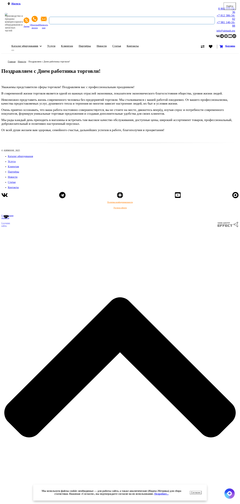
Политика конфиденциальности (120, 202)
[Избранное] (213, 46)
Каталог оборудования (24, 46)
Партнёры (85, 46)
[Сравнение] (205, 46)
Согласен (195, 492)
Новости (102, 46)
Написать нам (43, 26)
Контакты (133, 46)
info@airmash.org (225, 30)
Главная (12, 61)
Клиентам (67, 46)
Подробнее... (161, 493)
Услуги (51, 46)
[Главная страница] (14, 14)
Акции (26, 26)
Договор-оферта (120, 208)
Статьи (116, 46)
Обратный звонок (34, 26)
